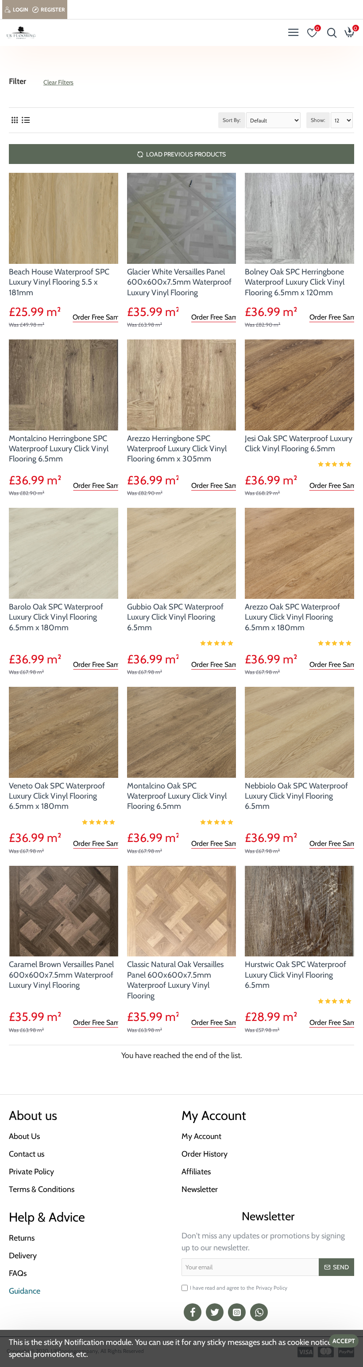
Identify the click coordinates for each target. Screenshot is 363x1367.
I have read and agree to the (238, 1287)
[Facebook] (192, 1312)
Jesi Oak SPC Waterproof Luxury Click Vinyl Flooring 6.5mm (298, 443)
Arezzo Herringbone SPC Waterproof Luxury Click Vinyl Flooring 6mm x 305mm (177, 449)
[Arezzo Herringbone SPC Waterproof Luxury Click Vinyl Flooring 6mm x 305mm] (181, 384)
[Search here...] (330, 32)
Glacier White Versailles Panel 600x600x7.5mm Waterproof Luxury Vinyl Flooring (179, 282)
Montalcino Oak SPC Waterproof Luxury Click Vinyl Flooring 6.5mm (177, 796)
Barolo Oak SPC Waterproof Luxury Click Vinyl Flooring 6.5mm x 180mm (56, 617)
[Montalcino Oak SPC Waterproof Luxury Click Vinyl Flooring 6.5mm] (181, 732)
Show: (318, 120)
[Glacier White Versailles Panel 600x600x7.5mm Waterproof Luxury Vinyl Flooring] (181, 218)
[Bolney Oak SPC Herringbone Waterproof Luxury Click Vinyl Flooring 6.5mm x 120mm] (299, 218)
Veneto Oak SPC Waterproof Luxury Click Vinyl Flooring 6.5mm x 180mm (57, 796)
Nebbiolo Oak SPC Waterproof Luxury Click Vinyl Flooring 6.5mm (296, 796)
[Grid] (14, 120)
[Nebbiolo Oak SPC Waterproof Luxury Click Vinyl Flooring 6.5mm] (299, 732)
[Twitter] (215, 1312)
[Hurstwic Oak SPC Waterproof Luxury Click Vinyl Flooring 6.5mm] (299, 911)
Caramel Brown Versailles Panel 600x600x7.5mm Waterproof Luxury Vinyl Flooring (61, 975)
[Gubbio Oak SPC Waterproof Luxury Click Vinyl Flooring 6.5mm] (181, 553)
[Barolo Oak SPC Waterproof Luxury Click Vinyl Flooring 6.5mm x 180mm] (63, 553)
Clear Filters (58, 82)
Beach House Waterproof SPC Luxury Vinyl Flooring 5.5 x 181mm (59, 282)
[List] (25, 120)
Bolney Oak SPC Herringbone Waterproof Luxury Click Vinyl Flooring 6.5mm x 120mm (294, 282)
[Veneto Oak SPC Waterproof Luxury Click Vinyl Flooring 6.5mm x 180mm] (63, 732)
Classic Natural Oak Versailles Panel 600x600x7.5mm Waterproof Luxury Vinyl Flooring (175, 980)
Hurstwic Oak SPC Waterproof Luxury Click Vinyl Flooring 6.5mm (295, 975)
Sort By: (232, 120)
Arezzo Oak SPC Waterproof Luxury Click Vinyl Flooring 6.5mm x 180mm (292, 617)
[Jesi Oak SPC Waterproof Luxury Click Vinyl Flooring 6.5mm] (299, 384)
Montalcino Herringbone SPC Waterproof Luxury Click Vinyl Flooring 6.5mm (58, 449)
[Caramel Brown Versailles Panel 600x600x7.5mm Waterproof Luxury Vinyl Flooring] (63, 911)
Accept (343, 1341)
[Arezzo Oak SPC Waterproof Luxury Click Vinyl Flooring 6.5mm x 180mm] (299, 553)
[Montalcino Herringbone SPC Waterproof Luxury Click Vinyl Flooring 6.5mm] (63, 384)
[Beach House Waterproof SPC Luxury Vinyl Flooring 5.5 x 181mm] (63, 218)
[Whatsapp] (259, 1312)
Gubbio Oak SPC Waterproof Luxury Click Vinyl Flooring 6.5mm (175, 617)
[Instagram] (237, 1312)
